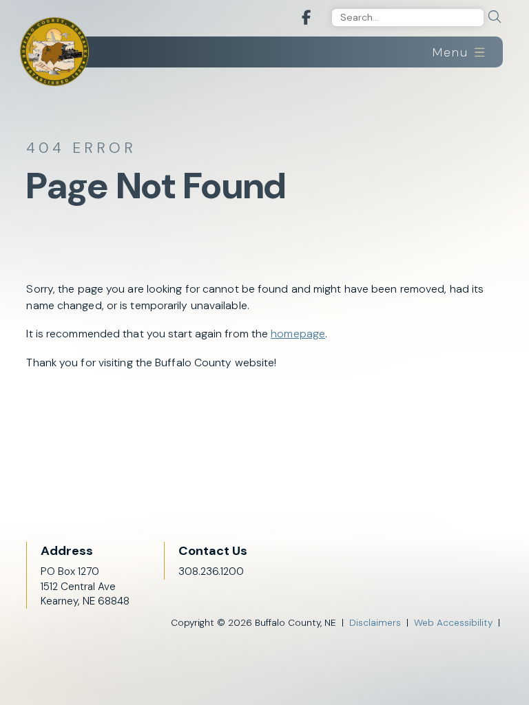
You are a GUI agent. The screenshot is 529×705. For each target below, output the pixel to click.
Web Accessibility (453, 622)
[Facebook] (306, 18)
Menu (453, 52)
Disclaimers (375, 622)
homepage (298, 333)
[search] (495, 17)
